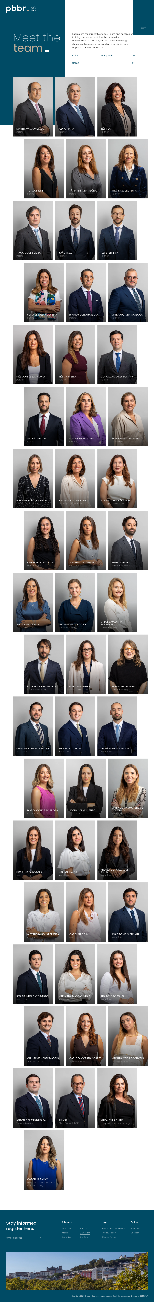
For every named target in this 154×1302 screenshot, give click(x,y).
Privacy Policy (109, 1233)
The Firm (66, 1229)
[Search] (133, 63)
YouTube (135, 1229)
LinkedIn (135, 1233)
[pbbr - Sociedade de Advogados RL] (21, 9)
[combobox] (86, 55)
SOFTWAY (144, 1296)
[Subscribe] (38, 1238)
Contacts (84, 1237)
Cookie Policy (109, 1237)
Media (65, 1233)
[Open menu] (143, 6)
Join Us (83, 1229)
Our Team (85, 1233)
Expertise (66, 1237)
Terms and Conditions (113, 1229)
